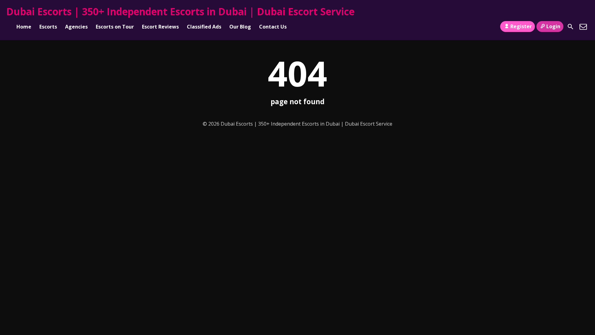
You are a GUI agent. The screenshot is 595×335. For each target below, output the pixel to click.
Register (521, 26)
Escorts (48, 26)
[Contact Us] (583, 26)
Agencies (76, 26)
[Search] (570, 26)
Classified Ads (204, 26)
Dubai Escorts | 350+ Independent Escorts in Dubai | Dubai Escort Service (180, 11)
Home (23, 26)
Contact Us (273, 26)
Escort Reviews (160, 26)
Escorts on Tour (115, 26)
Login (553, 26)
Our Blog (240, 26)
